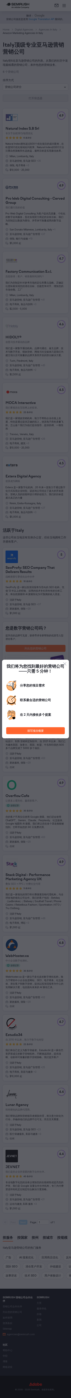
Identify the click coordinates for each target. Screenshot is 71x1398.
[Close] (65, 664)
